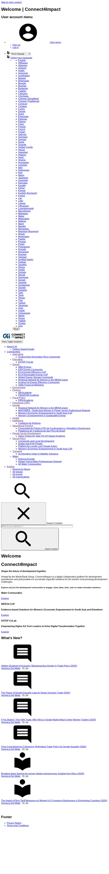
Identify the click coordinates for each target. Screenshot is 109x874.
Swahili (22, 287)
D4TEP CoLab (25, 362)
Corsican (22, 104)
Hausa (21, 150)
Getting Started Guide (23, 349)
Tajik (20, 293)
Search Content (54, 523)
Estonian (22, 119)
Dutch (21, 114)
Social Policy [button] (19, 438)
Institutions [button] (17, 420)
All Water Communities (29, 464)
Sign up (16, 45)
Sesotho (22, 264)
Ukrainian (23, 305)
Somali (21, 280)
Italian (21, 175)
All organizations (20, 477)
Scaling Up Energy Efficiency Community (39, 382)
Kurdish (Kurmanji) (27, 193)
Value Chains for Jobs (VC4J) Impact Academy (41, 436)
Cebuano (23, 93)
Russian (22, 254)
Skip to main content (11, 2)
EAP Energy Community (30, 369)
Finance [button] (16, 390)
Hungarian (23, 162)
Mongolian (23, 229)
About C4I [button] (12, 346)
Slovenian (23, 277)
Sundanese (24, 285)
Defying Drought (26, 459)
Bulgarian (23, 88)
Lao (20, 198)
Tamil (21, 295)
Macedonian (24, 211)
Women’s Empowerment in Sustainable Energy (42, 415)
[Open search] (22, 501)
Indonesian (23, 170)
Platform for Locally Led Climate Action (37, 446)
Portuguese (24, 247)
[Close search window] (23, 513)
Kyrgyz (21, 195)
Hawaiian (23, 152)
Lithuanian (23, 206)
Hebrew (22, 155)
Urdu (20, 308)
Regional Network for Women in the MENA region (43, 380)
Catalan (22, 91)
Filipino (22, 121)
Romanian (23, 252)
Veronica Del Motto (10, 668)
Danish (21, 111)
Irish (20, 173)
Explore (5, 598)
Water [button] (15, 456)
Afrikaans (23, 63)
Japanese (23, 178)
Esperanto (23, 116)
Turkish (22, 303)
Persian (22, 241)
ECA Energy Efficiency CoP (32, 372)
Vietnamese (24, 313)
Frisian (21, 132)
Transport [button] (17, 451)
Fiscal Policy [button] (18, 397)
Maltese (22, 221)
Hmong (22, 160)
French (21, 129)
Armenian (23, 73)
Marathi (22, 226)
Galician (22, 134)
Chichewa (23, 96)
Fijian (21, 124)
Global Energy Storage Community (35, 377)
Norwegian (23, 236)
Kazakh (22, 185)
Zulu (20, 326)
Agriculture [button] (17, 354)
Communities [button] (13, 352)
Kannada (22, 183)
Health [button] (15, 418)
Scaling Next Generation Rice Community (39, 357)
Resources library (21, 469)
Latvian (22, 203)
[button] (34, 42)
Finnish (22, 127)
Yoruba (21, 323)
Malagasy (23, 213)
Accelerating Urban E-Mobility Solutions (38, 454)
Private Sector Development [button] (26, 433)
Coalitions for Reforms (29, 423)
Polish (21, 244)
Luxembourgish (26, 208)
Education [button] (17, 359)
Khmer (21, 188)
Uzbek (21, 310)
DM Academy (25, 392)
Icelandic (22, 165)
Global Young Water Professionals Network (40, 461)
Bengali (22, 83)
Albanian (22, 65)
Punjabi (22, 249)
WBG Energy (24, 367)
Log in (15, 47)
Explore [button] (11, 466)
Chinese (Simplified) (28, 98)
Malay (21, 216)
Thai (20, 300)
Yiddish (22, 321)
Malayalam (23, 218)
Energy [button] (16, 364)
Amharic (22, 68)
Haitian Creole (25, 147)
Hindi (21, 157)
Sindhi (21, 270)
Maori (21, 224)
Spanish (22, 282)
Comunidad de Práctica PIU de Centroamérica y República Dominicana (54, 428)
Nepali (21, 234)
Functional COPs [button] (21, 403)
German (22, 139)
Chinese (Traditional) (28, 101)
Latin (20, 201)
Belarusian (23, 81)
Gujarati (22, 144)
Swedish (22, 290)
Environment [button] (18, 387)
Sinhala (22, 272)
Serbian (22, 262)
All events (17, 474)
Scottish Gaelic (25, 259)
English (22, 60)
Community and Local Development (36, 441)
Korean (22, 190)
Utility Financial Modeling (31, 385)
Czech (21, 109)
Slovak (21, 275)
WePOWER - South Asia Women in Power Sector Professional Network (54, 410)
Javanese (23, 180)
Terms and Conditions (18, 825)
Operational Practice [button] (22, 426)
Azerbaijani (24, 75)
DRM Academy (25, 400)
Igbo (20, 167)
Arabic (21, 70)
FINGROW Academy (28, 395)
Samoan (22, 257)
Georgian (23, 137)
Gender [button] (16, 405)
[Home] (14, 339)
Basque (22, 78)
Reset (16, 329)
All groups (17, 472)
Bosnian (22, 86)
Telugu (21, 298)
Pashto (21, 239)
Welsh (21, 316)
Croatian (22, 106)
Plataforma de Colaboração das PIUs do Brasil (41, 431)
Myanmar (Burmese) (28, 231)
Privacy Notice (14, 823)
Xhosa (21, 318)
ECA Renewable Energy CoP (33, 375)
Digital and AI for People (30, 443)
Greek (21, 142)
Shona (21, 267)
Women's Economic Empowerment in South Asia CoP (45, 413)
